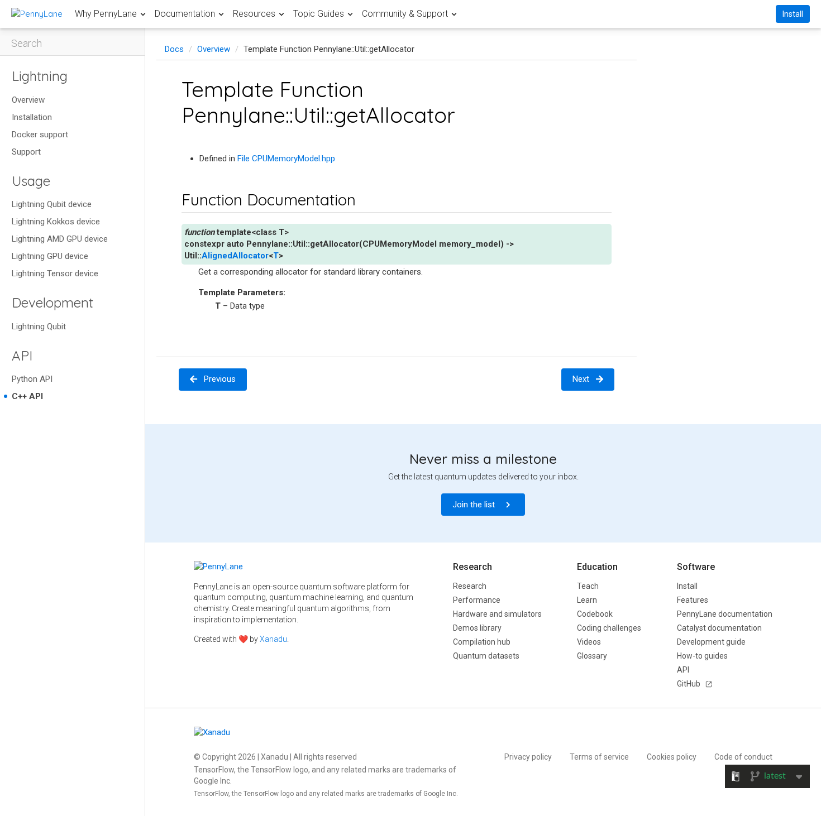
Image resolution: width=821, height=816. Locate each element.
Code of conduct (743, 756)
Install (792, 13)
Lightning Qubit (39, 326)
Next (580, 379)
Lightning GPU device (50, 256)
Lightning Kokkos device (56, 222)
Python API (32, 379)
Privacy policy (528, 756)
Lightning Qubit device (52, 204)
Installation (32, 117)
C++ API (27, 396)
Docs (174, 49)
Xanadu (273, 639)
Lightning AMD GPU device (60, 239)
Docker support (40, 134)
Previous (220, 379)
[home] (37, 13)
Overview (28, 100)
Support (26, 152)
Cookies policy (671, 756)
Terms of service (599, 756)
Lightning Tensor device (55, 273)
